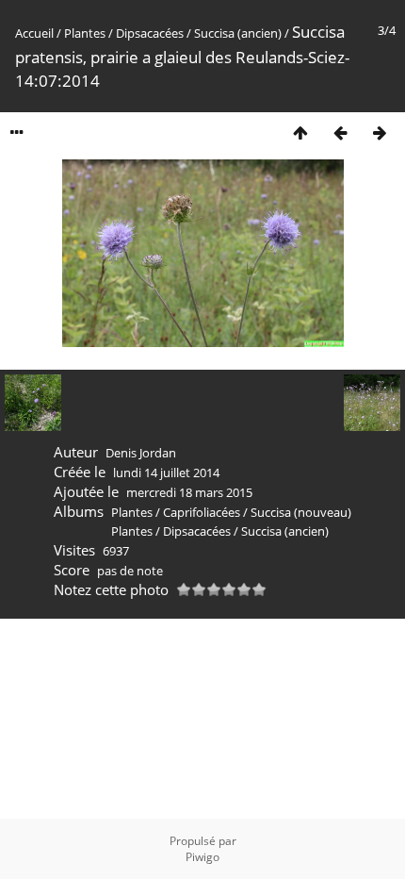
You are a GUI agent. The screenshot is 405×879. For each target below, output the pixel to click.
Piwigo (202, 857)
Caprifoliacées (201, 512)
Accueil (34, 33)
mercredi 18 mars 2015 (189, 492)
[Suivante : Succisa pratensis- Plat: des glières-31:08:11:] (379, 132)
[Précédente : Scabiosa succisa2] (340, 132)
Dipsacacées (150, 33)
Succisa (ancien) (238, 33)
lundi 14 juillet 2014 (166, 472)
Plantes (84, 33)
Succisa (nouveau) (301, 512)
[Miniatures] (300, 132)
